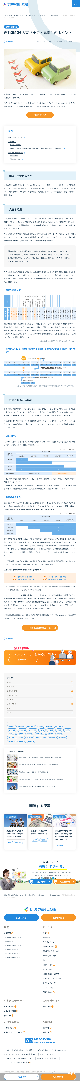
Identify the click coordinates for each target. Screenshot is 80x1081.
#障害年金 (22, 741)
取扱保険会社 (48, 992)
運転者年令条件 (15, 159)
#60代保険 (49, 726)
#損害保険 (50, 734)
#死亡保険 (11, 737)
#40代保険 (30, 726)
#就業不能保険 (40, 734)
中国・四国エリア (13, 953)
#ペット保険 (32, 730)
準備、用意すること (15, 137)
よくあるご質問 (10, 1011)
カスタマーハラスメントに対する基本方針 (20, 1054)
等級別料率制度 (15, 145)
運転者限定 (14, 156)
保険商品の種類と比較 (51, 951)
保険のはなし (42, 15)
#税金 (44, 737)
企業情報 (46, 1027)
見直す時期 (12, 142)
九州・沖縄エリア (13, 957)
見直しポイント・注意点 (52, 978)
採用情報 (46, 1032)
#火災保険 (20, 737)
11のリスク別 (48, 987)
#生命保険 (30, 737)
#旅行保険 (60, 734)
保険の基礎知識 (54, 15)
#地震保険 (20, 734)
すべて (9, 682)
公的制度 (10, 700)
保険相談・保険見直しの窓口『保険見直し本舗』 (20, 15)
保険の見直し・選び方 (51, 974)
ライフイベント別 (49, 983)
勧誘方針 (31, 1050)
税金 (8, 708)
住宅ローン (47, 960)
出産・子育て (11, 704)
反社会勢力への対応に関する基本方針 (52, 1050)
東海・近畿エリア (13, 949)
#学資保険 (30, 734)
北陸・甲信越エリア (13, 945)
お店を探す (41, 882)
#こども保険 (12, 730)
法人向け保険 (48, 969)
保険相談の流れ (48, 937)
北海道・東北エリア (13, 937)
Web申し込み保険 (49, 955)
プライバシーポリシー (48, 1054)
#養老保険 (31, 741)
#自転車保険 (12, 741)
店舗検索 (7, 933)
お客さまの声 (9, 1006)
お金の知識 (10, 686)
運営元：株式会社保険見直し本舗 (16, 1062)
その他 (9, 713)
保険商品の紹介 (48, 946)
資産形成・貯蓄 (12, 691)
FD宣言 (7, 1050)
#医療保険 (11, 734)
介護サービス (48, 965)
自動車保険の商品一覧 (40, 627)
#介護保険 (50, 730)
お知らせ (7, 1015)
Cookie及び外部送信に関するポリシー (18, 1058)
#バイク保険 (22, 730)
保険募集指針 (19, 1050)
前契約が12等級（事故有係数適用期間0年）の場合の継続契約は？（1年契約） (36, 148)
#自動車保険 (9, 41)
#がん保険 (58, 726)
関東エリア (10, 941)
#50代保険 (40, 726)
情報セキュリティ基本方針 (47, 1058)
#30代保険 (21, 726)
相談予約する (40, 114)
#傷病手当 (68, 730)
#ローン (42, 730)
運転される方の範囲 (15, 153)
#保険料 (59, 730)
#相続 (37, 737)
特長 (44, 933)
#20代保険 (11, 726)
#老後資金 (52, 737)
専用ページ (47, 1006)
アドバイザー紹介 (49, 942)
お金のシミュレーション (13, 1032)
